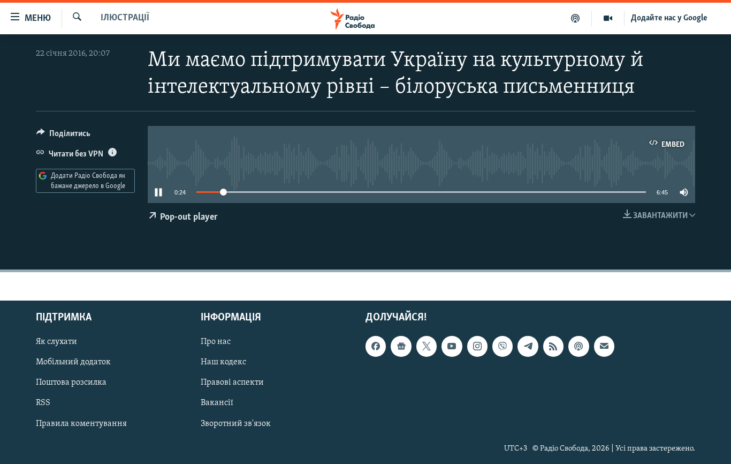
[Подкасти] (575, 18)
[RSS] (553, 346)
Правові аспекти (232, 382)
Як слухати (56, 342)
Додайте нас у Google (669, 18)
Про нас (216, 342)
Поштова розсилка (71, 382)
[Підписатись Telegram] (527, 346)
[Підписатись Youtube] (451, 346)
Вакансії (217, 403)
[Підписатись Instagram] (477, 346)
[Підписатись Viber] (502, 346)
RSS (43, 403)
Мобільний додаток (73, 362)
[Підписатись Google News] (401, 346)
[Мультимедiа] (608, 18)
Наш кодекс (223, 362)
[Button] (63, 136)
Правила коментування (81, 423)
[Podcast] (578, 346)
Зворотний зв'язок (236, 423)
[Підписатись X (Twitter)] (426, 346)
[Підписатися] (604, 346)
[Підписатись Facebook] (376, 346)
